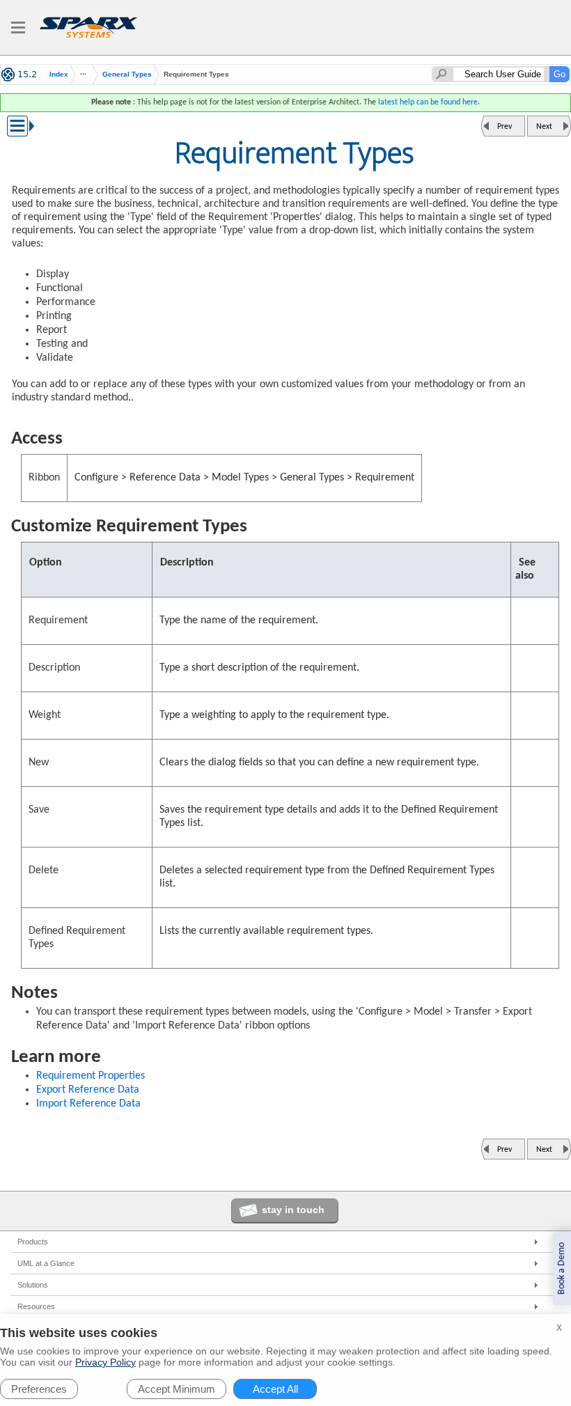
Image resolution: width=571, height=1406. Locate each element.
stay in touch (293, 1209)
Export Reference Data (87, 1089)
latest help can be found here (428, 102)
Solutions (32, 1285)
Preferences (39, 1389)
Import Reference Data (88, 1103)
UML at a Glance (46, 1263)
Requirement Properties (90, 1075)
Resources (36, 1306)
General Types (127, 74)
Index (58, 74)
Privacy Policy (105, 1362)
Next (544, 127)
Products (32, 1241)
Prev (504, 127)
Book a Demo (561, 1268)
